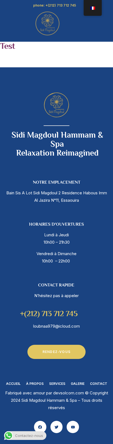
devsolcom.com (68, 392)
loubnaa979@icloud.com (56, 326)
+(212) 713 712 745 (49, 314)
